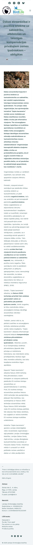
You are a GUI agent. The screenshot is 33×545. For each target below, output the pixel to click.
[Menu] (30, 10)
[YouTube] (19, 3)
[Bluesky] (23, 3)
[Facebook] (9, 3)
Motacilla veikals (7, 526)
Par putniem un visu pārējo (10, 524)
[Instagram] (14, 3)
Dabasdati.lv (6, 520)
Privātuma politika (8, 529)
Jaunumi (24, 59)
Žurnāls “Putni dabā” (8, 522)
